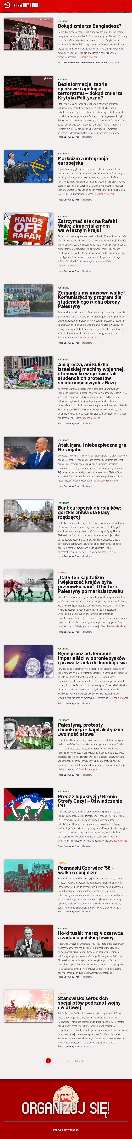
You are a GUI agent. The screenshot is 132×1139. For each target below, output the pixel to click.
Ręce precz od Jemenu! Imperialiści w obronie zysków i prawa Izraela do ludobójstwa (92, 657)
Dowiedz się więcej (87, 56)
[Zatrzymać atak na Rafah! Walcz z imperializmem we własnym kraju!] (28, 229)
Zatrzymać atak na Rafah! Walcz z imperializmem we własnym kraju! (87, 225)
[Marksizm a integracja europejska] (28, 166)
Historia (62, 863)
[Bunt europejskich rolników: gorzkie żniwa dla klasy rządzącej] (28, 516)
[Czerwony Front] (35, 5)
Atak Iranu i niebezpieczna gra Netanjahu (92, 447)
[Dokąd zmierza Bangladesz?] (28, 34)
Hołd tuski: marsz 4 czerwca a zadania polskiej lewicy (90, 935)
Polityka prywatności (66, 1129)
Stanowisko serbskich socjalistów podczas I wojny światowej (89, 1002)
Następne (79, 1061)
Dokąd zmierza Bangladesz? (90, 26)
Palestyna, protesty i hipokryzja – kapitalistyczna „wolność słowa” (90, 729)
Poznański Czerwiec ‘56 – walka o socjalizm (86, 870)
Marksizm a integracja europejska (83, 160)
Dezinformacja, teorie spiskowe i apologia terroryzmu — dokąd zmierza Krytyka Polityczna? (90, 91)
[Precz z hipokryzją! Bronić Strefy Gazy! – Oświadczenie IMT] (28, 804)
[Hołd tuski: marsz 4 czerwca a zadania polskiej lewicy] (28, 941)
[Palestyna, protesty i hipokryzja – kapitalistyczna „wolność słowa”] (28, 733)
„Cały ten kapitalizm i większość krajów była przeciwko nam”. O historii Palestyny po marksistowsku (90, 584)
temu (113, 62)
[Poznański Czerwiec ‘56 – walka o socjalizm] (28, 876)
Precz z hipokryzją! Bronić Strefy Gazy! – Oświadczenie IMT (90, 800)
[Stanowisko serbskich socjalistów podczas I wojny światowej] (28, 1006)
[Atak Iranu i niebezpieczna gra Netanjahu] (28, 453)
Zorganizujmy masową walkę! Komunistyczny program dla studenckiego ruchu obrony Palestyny (91, 299)
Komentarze (63, 21)
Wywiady (62, 572)
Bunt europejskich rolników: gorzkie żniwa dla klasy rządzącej (89, 512)
